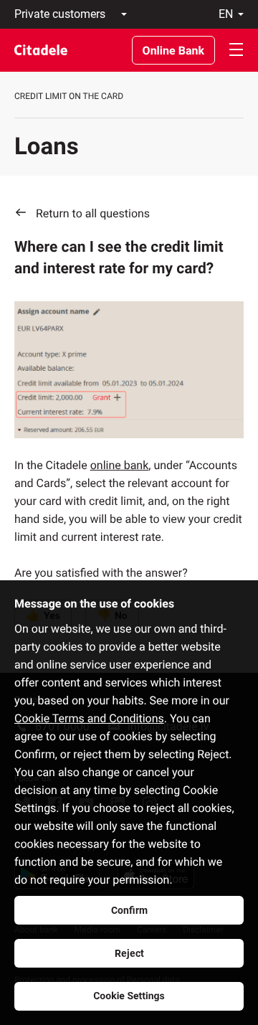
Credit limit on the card (68, 96)
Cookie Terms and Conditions (89, 718)
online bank (119, 465)
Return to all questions (93, 213)
